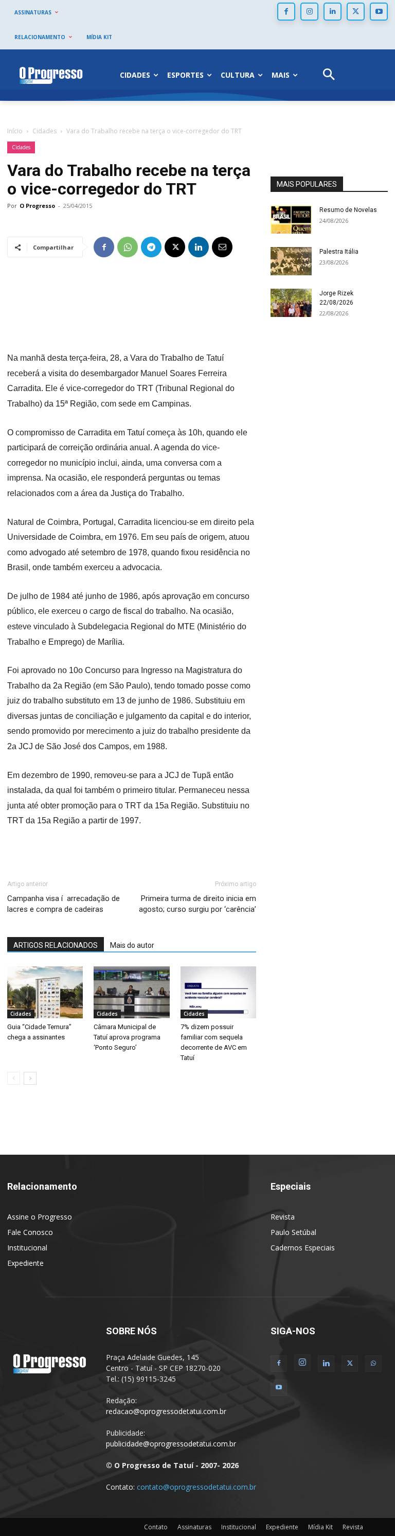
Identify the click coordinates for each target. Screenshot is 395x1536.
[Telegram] (151, 247)
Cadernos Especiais (303, 1247)
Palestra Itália (338, 251)
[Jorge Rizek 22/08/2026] (291, 303)
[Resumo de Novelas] (291, 219)
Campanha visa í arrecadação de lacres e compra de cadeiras (63, 904)
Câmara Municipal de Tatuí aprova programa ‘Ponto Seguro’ (127, 1037)
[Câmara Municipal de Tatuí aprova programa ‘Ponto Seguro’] (131, 992)
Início (15, 131)
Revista (283, 1217)
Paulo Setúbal (293, 1232)
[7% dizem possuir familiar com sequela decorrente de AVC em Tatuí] (218, 992)
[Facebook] (286, 12)
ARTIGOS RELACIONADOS (55, 945)
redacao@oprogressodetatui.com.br (166, 1411)
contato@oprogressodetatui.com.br (196, 1487)
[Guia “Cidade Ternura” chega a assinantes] (45, 992)
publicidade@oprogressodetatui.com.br (171, 1444)
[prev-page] (13, 1078)
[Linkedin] (333, 12)
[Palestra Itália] (291, 261)
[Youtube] (379, 12)
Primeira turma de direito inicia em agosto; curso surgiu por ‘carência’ (197, 904)
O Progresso (37, 205)
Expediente (25, 1263)
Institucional (27, 1247)
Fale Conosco (30, 1232)
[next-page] (30, 1078)
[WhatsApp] (127, 247)
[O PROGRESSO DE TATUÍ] (50, 75)
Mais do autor (132, 945)
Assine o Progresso (39, 1217)
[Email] (222, 247)
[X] (356, 12)
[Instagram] (309, 12)
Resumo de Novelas (348, 210)
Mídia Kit (320, 1527)
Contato (156, 1527)
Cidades (44, 131)
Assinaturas (194, 1527)
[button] (329, 75)
